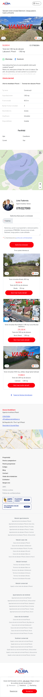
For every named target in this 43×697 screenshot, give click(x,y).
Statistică (22, 685)
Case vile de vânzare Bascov (21, 554)
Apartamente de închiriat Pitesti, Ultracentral (21, 600)
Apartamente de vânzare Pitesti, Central (21, 532)
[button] (2, 28)
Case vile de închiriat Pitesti (21, 619)
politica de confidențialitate (24, 238)
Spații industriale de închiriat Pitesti (22, 647)
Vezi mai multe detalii (19, 293)
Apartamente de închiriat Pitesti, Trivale (21, 609)
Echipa (5, 467)
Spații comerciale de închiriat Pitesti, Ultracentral (21, 652)
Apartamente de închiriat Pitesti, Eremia (21, 606)
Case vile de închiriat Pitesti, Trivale (21, 628)
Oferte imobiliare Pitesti (11, 83)
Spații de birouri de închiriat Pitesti (21, 644)
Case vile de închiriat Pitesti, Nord (21, 630)
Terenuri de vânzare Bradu (21, 575)
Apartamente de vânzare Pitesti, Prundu (21, 526)
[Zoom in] (40, 184)
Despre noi (6, 483)
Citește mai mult (8, 78)
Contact (5, 473)
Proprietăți (6, 457)
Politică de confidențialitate (11, 493)
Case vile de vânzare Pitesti (21, 543)
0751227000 (23, 208)
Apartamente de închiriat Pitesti (21, 598)
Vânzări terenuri (21, 561)
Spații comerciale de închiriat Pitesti (21, 641)
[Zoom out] (40, 187)
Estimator (6, 479)
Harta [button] (39, 38)
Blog (4, 470)
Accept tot (29, 691)
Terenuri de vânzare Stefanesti (21, 570)
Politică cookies (8, 490)
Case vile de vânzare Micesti (21, 551)
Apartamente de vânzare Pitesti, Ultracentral (21, 535)
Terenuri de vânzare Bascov (21, 567)
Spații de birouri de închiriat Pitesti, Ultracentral (21, 649)
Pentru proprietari (9, 464)
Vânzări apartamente (21, 518)
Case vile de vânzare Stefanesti (21, 545)
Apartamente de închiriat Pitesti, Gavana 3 (21, 603)
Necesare (12, 685)
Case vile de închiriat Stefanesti (21, 625)
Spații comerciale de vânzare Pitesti (21, 586)
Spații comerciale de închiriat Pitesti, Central (21, 655)
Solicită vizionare (21, 245)
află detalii (26, 681)
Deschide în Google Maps (11, 425)
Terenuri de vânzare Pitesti (31, 83)
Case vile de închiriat (21, 616)
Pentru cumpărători (9, 460)
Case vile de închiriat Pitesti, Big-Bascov (21, 622)
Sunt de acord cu (19, 238)
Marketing (33, 685)
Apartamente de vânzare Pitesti (21, 521)
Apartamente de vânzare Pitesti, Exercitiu (21, 524)
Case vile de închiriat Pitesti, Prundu (21, 633)
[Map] (21, 170)
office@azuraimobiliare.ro (11, 419)
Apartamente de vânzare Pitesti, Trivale (21, 529)
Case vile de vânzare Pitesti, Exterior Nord (21, 556)
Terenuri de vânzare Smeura (21, 573)
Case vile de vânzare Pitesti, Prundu (21, 548)
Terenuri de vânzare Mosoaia (21, 578)
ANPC (4, 487)
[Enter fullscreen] (40, 152)
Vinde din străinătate (10, 476)
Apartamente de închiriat (21, 595)
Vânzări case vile (21, 540)
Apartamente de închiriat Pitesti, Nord (21, 611)
